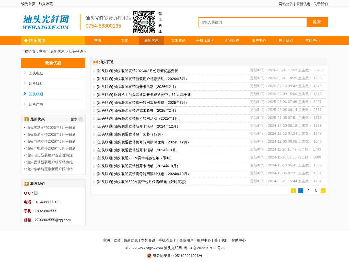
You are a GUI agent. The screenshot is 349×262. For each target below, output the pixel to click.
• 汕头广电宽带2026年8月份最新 (50, 148)
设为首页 (28, 4)
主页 (97, 40)
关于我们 (320, 4)
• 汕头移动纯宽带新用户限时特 (48, 169)
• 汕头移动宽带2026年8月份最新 (50, 128)
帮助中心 (312, 40)
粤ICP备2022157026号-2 (204, 248)
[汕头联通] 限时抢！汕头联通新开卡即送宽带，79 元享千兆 (144, 95)
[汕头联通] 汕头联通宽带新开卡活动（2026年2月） (137, 87)
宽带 (124, 40)
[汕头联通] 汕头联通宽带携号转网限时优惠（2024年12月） (144, 142)
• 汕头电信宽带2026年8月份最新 (50, 141)
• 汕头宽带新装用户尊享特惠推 (48, 162)
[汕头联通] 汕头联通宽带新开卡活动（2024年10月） (138, 166)
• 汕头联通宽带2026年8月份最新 (50, 134)
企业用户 (232, 40)
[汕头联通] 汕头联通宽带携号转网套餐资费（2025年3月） (143, 102)
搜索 (317, 22)
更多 (74, 119)
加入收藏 (46, 4)
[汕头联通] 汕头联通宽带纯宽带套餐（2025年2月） (137, 110)
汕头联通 (76, 51)
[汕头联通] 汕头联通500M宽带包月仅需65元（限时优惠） (142, 182)
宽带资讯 (178, 40)
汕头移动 (36, 84)
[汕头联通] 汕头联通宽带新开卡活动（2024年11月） (138, 150)
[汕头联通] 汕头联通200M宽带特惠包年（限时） (135, 158)
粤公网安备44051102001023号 (177, 256)
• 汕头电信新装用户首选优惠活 (48, 155)
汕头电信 (36, 73)
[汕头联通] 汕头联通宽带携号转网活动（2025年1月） (139, 118)
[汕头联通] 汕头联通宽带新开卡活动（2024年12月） (138, 126)
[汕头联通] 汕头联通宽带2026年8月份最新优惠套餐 (137, 71)
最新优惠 (303, 4)
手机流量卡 (205, 40)
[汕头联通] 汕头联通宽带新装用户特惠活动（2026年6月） (143, 79)
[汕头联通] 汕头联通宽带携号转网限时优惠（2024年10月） (144, 174)
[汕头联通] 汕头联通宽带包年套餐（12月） (131, 134)
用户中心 (259, 40)
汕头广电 (36, 104)
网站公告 (286, 4)
